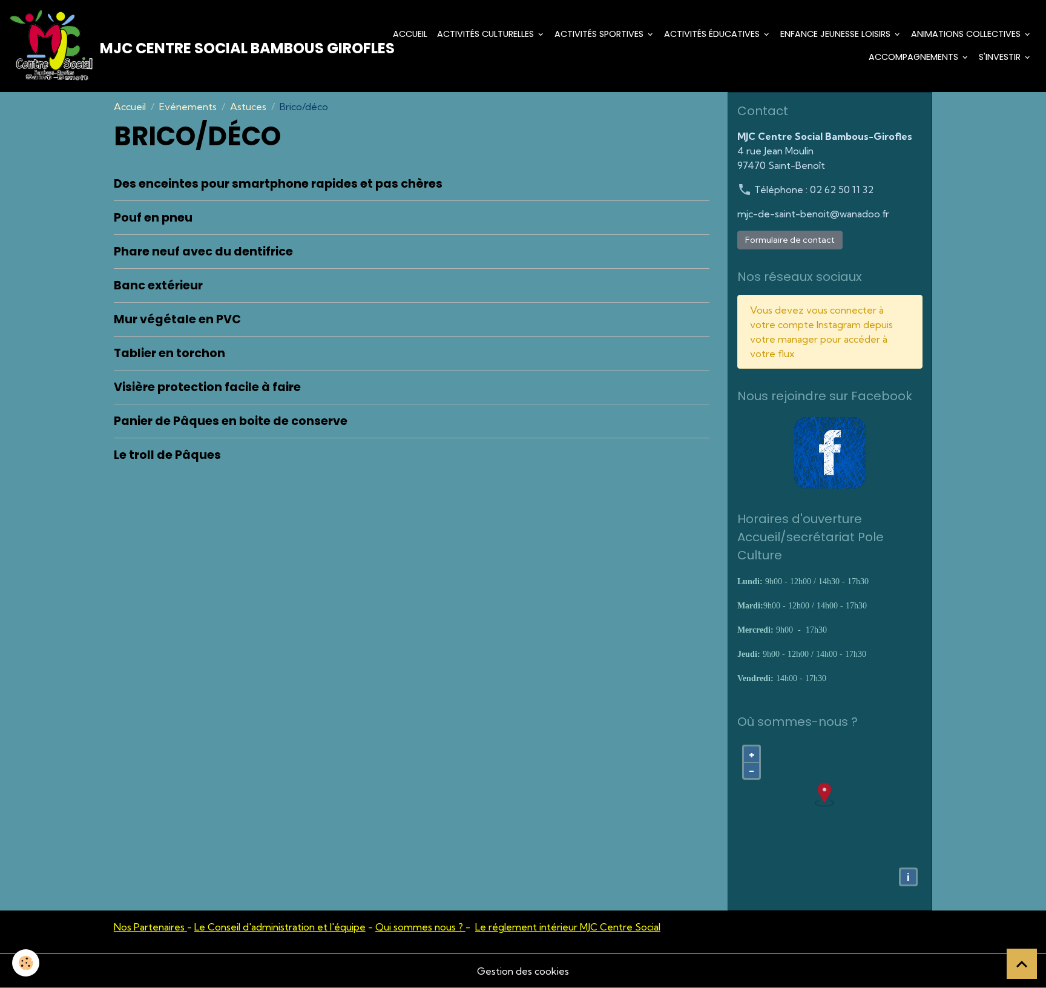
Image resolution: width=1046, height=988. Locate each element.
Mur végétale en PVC (177, 319)
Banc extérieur (158, 285)
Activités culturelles (486, 34)
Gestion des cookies (523, 971)
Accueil (410, 34)
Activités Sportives (600, 34)
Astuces (248, 106)
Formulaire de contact (790, 239)
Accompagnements (915, 57)
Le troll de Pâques (167, 455)
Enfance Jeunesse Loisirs (836, 34)
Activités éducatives (713, 34)
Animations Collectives (967, 34)
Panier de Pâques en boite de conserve (230, 421)
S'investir (1001, 57)
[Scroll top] (1022, 964)
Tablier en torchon (169, 353)
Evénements (188, 106)
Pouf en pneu (153, 217)
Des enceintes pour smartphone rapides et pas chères (278, 184)
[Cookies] (25, 962)
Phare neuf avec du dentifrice (203, 251)
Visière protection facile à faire (207, 387)
